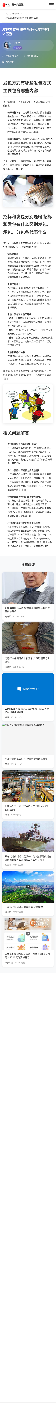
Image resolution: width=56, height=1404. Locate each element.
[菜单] (51, 4)
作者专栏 (9, 62)
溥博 (7, 815)
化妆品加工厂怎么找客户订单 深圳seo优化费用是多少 (27, 808)
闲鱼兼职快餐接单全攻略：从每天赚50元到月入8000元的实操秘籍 (27, 956)
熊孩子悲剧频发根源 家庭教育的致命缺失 (26, 759)
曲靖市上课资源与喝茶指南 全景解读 (24, 907)
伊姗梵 (8, 912)
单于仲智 (9, 963)
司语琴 (8, 617)
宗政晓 (8, 667)
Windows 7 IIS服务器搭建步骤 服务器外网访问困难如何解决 (27, 710)
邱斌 (7, 764)
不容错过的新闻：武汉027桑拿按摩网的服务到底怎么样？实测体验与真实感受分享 (28, 858)
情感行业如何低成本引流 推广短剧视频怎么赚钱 (27, 660)
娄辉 (7, 717)
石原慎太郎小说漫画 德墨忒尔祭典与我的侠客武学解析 (27, 610)
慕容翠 (8, 865)
